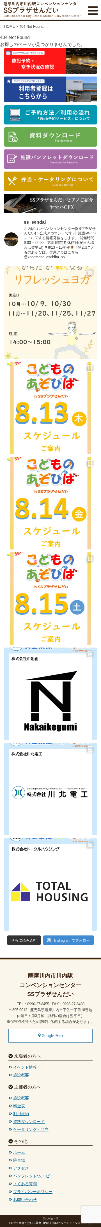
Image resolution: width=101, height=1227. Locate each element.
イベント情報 (25, 1067)
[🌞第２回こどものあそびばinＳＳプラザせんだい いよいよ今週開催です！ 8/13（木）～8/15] (50, 408)
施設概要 (21, 1075)
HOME (9, 26)
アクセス (21, 1168)
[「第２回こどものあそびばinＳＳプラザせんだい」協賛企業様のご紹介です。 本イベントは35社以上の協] (50, 694)
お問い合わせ (25, 1199)
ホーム (19, 1152)
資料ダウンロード (29, 1121)
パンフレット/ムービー (33, 1176)
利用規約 (21, 1114)
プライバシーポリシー (32, 1191)
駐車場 (19, 1160)
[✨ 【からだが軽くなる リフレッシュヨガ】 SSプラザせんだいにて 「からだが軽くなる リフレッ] (50, 312)
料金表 (19, 1106)
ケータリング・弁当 (31, 1129)
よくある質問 (25, 1184)
